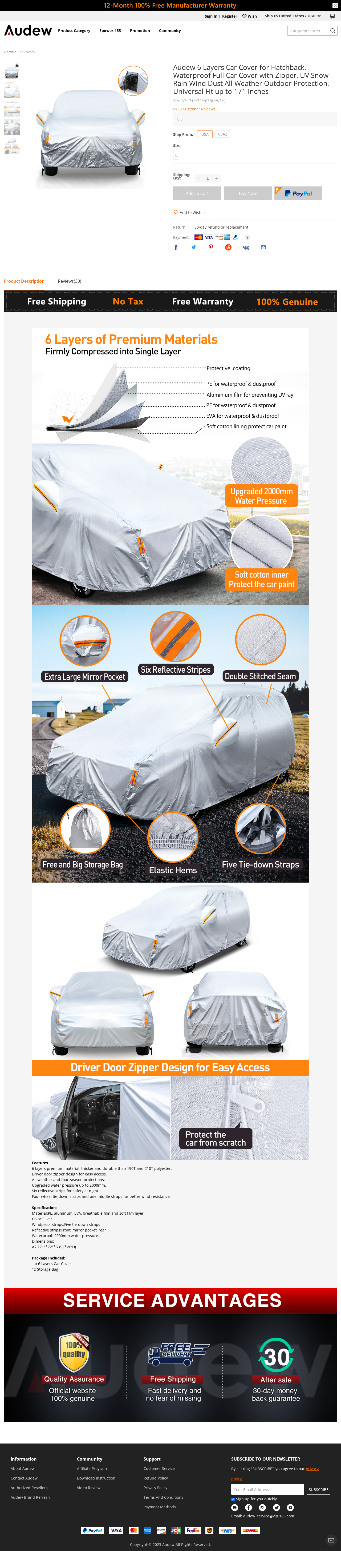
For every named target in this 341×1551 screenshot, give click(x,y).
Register (229, 16)
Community (170, 30)
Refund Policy (156, 1478)
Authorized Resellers (29, 1487)
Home (9, 51)
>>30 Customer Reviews (194, 108)
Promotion (140, 30)
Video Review (88, 1487)
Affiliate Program (92, 1468)
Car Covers (26, 51)
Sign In (211, 16)
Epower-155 (110, 30)
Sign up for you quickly (256, 1498)
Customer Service (159, 1468)
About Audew (23, 1468)
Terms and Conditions (163, 1497)
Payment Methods (160, 1506)
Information (24, 1459)
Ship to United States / (290, 15)
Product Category (74, 30)
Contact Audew (24, 1478)
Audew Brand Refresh (30, 1497)
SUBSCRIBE (318, 1489)
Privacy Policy (155, 1487)
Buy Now (248, 193)
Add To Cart (197, 193)
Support (152, 1459)
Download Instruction (96, 1478)
